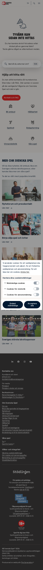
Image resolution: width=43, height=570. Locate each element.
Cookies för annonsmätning (18, 295)
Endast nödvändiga (13, 304)
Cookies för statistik (15, 289)
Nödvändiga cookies (15, 283)
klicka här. (25, 272)
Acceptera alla (32, 304)
